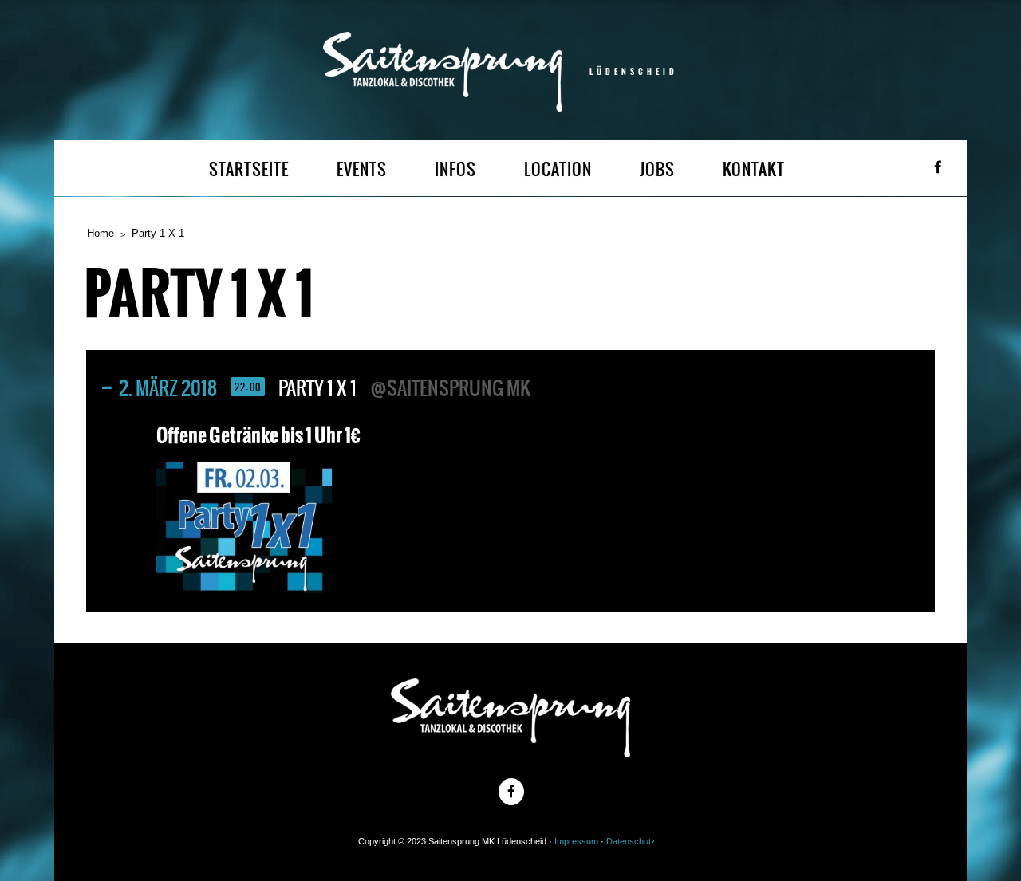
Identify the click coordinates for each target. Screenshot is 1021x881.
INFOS (455, 169)
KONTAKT (754, 169)
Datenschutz (631, 841)
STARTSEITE (249, 169)
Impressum (576, 841)
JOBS (657, 169)
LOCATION (558, 169)
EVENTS (362, 169)
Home (100, 233)
